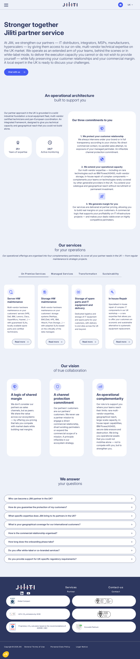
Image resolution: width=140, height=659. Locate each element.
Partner (71, 591)
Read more (20, 342)
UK (129, 5)
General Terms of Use (34, 647)
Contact (116, 591)
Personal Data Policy (60, 647)
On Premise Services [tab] (33, 273)
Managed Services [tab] (62, 273)
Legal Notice (82, 647)
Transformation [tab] (88, 273)
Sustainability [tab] (111, 273)
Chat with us (14, 72)
